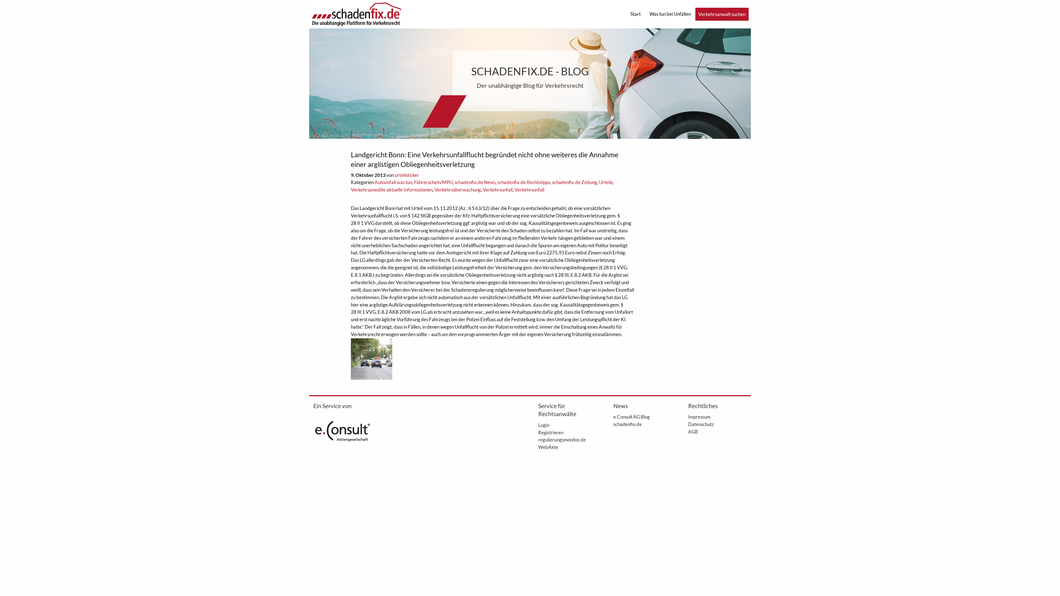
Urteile (606, 182)
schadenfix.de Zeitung (574, 182)
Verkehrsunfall (498, 190)
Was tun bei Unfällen (670, 14)
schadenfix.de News (475, 182)
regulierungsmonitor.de (562, 439)
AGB (693, 431)
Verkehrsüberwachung (457, 190)
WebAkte (548, 447)
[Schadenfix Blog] (356, 13)
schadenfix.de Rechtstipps (523, 182)
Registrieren (550, 432)
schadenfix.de (627, 424)
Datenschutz (701, 424)
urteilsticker (407, 175)
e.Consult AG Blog (631, 416)
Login (543, 425)
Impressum (699, 416)
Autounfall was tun (393, 182)
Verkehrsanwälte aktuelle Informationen (392, 190)
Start (635, 14)
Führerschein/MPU (433, 182)
